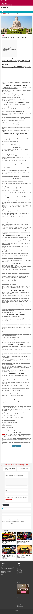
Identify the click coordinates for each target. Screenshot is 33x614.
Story (3, 539)
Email (6, 490)
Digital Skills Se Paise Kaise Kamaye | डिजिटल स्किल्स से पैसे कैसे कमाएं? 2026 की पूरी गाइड (13, 521)
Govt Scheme (19, 569)
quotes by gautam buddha (24, 465)
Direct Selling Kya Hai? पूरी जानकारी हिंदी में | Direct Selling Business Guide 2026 (12, 523)
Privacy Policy (19, 604)
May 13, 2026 (3, 543)
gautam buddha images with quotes (17, 464)
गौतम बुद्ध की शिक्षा (29, 465)
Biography (18, 565)
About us (18, 597)
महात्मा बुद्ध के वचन (5, 50)
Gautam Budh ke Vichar (7, 48)
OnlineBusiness (20, 567)
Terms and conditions (20, 606)
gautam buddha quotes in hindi (5, 465)
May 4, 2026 (18, 543)
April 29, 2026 (3, 558)
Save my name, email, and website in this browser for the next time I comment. (17, 497)
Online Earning (20, 571)
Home (18, 603)
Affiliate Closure (19, 598)
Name (7, 486)
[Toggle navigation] (2, 12)
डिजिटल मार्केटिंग (19, 582)
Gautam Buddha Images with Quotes (8, 52)
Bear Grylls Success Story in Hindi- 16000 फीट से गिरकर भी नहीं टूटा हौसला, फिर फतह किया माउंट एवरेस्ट (8, 556)
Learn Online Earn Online (4, 3)
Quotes (3, 35)
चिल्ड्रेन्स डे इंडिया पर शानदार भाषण (24, 468)
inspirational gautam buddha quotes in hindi (14, 465)
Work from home (6, 504)
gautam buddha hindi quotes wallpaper (8, 464)
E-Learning (18, 566)
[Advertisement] (16, 75)
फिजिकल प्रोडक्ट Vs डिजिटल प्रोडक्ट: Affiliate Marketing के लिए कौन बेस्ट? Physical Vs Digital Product (14, 519)
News (18, 573)
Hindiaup (4, 8)
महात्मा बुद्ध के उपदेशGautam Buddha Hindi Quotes (9, 47)
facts (18, 568)
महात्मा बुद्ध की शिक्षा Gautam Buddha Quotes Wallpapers (9, 49)
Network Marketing (19, 572)
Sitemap (18, 605)
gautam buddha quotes (25, 464)
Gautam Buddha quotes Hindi (7, 51)
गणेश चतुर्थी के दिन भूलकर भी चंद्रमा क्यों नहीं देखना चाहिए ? (10, 469)
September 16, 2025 (20, 557)
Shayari (19, 581)
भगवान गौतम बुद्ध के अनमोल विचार (6, 46)
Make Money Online (19, 570)
